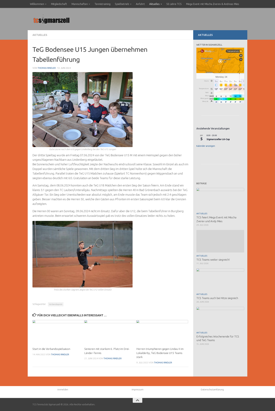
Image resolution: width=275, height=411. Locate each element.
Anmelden (62, 389)
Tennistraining (102, 4)
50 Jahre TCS (174, 4)
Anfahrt (140, 4)
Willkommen (37, 4)
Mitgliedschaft (59, 4)
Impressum (137, 389)
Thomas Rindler (47, 68)
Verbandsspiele (55, 304)
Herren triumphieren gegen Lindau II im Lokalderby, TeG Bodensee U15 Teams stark (159, 352)
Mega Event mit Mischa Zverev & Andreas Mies (212, 4)
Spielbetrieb (122, 4)
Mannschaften (79, 4)
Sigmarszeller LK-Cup (218, 139)
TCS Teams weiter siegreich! (213, 259)
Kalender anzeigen (205, 146)
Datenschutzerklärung (212, 389)
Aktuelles (154, 4)
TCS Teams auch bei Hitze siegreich (217, 298)
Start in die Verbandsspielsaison (51, 348)
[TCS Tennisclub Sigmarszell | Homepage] (51, 19)
